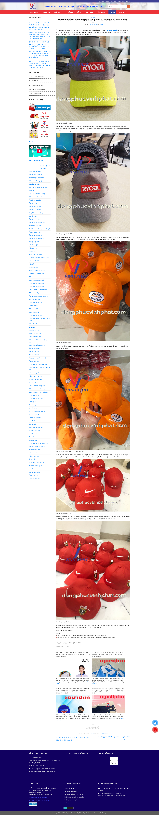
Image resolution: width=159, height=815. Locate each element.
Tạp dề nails (33, 408)
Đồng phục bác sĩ (34, 309)
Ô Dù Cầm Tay (33, 475)
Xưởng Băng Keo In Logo (100, 813)
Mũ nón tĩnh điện (34, 184)
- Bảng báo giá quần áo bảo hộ (73, 794)
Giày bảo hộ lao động (36, 213)
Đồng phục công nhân (36, 197)
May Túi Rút (32, 424)
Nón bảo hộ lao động (35, 210)
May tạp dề (32, 402)
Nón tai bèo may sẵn (35, 376)
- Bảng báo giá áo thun (71, 791)
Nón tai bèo (32, 251)
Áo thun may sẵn (34, 348)
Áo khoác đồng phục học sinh (38, 296)
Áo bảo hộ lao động (35, 200)
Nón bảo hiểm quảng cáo (37, 270)
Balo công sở (33, 434)
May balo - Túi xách (35, 418)
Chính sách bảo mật (104, 1)
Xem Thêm (94, 683)
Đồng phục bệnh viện (35, 302)
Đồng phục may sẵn (35, 336)
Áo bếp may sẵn (34, 361)
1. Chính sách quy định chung (38, 797)
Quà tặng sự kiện (34, 472)
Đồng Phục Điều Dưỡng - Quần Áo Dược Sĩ (40, 319)
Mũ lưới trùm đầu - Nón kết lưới (39, 258)
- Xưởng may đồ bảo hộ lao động (74, 797)
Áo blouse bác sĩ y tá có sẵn (38, 358)
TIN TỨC (112, 12)
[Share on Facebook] (87, 727)
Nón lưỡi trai (33, 248)
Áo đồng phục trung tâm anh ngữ (39, 229)
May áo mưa (33, 469)
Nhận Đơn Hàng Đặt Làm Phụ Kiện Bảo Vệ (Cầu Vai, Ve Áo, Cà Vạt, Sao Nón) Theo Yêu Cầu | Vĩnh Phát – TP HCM (40, 55)
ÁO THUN (89, 12)
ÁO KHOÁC (101, 12)
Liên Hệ (128, 1)
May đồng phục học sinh (36, 273)
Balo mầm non (33, 437)
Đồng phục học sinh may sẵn (38, 364)
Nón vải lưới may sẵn (35, 379)
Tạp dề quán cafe (34, 414)
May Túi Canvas (34, 421)
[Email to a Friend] (93, 727)
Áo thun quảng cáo (35, 226)
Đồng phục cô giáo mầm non (38, 293)
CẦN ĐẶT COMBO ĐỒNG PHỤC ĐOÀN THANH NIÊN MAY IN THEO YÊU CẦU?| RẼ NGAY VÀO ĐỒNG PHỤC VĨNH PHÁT (39, 45)
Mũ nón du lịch (33, 245)
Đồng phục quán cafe (35, 398)
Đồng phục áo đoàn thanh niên (38, 443)
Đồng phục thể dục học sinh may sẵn (39, 369)
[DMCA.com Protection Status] (69, 808)
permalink (104, 733)
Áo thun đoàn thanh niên (36, 450)
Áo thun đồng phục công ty (37, 222)
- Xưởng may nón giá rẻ (71, 800)
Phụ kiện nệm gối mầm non (45, 167)
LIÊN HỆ (122, 12)
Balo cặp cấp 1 (33, 440)
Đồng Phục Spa (34, 324)
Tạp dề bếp (32, 405)
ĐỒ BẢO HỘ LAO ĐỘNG (73, 12)
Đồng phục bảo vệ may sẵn (37, 345)
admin (101, 24)
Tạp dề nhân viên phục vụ (37, 411)
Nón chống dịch (34, 267)
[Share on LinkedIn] (98, 727)
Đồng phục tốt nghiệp (36, 181)
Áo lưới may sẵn (34, 355)
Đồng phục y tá (34, 312)
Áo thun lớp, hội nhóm (36, 174)
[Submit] (128, 6)
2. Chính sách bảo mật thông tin (39, 800)
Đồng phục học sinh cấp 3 (37, 286)
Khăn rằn (31, 190)
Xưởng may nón (34, 242)
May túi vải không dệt (36, 427)
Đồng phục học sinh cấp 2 (37, 283)
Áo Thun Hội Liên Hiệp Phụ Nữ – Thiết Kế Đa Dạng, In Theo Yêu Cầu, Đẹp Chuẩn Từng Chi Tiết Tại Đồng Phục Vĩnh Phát (39, 36)
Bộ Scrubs (32, 327)
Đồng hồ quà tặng (34, 478)
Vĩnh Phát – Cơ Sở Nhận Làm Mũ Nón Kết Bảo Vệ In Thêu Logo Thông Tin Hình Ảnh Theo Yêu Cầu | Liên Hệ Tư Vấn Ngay (40, 64)
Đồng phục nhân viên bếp (37, 389)
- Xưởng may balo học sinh (72, 803)
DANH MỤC (34, 12)
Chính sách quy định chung (118, 1)
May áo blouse (33, 305)
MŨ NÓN (57, 12)
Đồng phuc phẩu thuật (36, 315)
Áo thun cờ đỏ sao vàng (36, 238)
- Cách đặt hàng (69, 788)
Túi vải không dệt (34, 430)
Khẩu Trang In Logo (35, 333)
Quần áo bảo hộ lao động (37, 194)
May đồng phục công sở (36, 462)
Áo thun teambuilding (35, 235)
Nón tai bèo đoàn (34, 456)
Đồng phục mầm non (35, 277)
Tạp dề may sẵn (34, 382)
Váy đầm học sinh (34, 299)
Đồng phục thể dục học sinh (38, 289)
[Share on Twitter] (90, 727)
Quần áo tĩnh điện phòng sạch (38, 187)
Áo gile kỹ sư (33, 203)
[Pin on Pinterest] (95, 727)
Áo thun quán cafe (34, 232)
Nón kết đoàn (33, 453)
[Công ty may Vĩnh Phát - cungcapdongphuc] (36, 6)
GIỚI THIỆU (46, 12)
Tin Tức (93, 17)
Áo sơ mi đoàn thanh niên (37, 446)
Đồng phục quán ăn (35, 395)
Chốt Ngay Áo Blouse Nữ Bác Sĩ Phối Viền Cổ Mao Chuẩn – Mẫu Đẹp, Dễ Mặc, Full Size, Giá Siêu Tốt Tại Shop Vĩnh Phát (39, 26)
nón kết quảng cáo (112, 30)
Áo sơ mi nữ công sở (35, 466)
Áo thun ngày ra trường (36, 177)
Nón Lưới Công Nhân (35, 254)
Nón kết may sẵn (34, 373)
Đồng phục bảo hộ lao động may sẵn (39, 341)
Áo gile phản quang (35, 206)
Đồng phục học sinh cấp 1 (37, 280)
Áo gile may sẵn (34, 351)
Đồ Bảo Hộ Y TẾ (34, 330)
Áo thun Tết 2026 (34, 219)
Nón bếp (31, 264)
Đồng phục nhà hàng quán (37, 386)
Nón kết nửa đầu (34, 261)
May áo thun (33, 216)
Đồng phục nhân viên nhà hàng (38, 392)
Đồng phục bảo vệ (35, 171)
